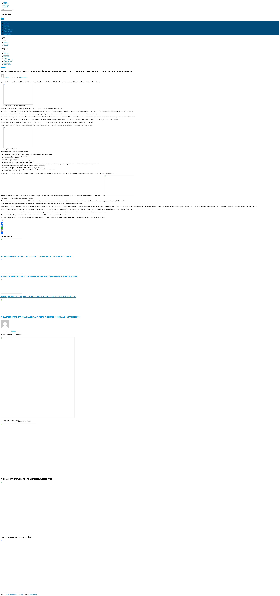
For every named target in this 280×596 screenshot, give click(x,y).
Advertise (6, 5)
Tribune (6, 77)
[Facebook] (140, 223)
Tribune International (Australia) (14, 594)
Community (7, 33)
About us (6, 3)
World (5, 28)
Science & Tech (8, 31)
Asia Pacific (6, 26)
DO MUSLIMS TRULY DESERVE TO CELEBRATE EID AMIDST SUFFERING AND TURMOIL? (37, 256)
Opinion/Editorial (8, 30)
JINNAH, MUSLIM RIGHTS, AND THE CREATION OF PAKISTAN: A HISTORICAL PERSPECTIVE (38, 296)
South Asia (6, 25)
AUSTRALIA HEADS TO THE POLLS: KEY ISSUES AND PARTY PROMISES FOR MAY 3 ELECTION (39, 276)
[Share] (140, 233)
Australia (6, 23)
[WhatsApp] (140, 228)
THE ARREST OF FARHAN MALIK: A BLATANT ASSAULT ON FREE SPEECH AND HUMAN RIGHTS (40, 317)
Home (5, 2)
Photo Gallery (7, 34)
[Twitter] (140, 226)
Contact (6, 7)
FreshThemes (33, 594)
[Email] (140, 230)
